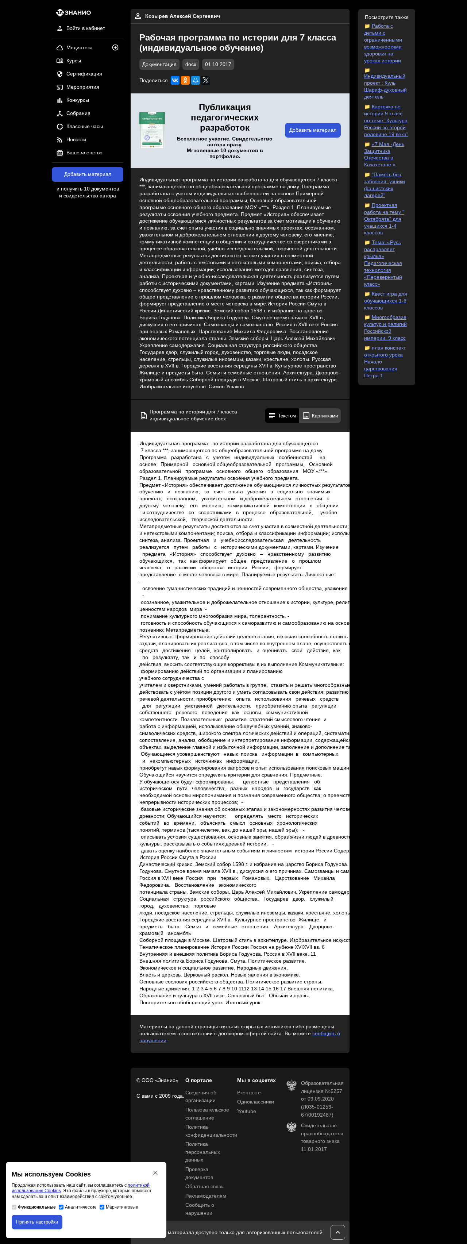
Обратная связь (204, 1186)
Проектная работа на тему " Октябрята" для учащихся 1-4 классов (384, 219)
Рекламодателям (205, 1196)
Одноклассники (255, 1102)
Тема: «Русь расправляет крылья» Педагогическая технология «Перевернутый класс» (383, 263)
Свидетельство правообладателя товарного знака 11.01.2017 (322, 1137)
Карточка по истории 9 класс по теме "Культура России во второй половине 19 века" (386, 120)
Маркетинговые (122, 1207)
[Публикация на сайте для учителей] (152, 130)
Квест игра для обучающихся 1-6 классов (385, 301)
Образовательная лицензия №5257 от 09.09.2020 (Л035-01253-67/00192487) (322, 1099)
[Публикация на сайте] (117, 48)
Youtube (246, 1111)
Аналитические (81, 1207)
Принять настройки (37, 1222)
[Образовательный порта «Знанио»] (71, 15)
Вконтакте (249, 1092)
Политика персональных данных (202, 1152)
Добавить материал (87, 174)
